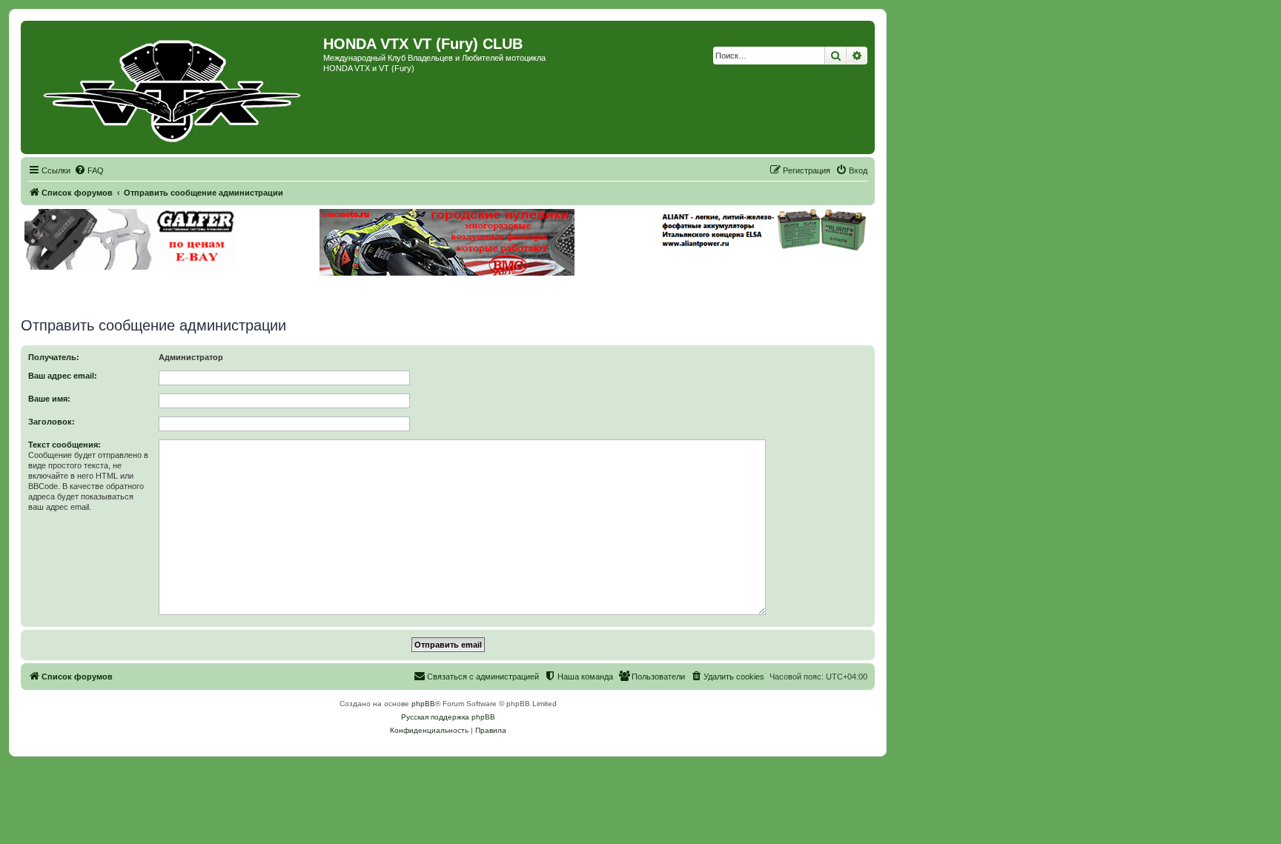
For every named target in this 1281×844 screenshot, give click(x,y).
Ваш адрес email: (62, 375)
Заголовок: (51, 421)
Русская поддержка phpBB (448, 717)
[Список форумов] (173, 87)
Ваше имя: (49, 398)
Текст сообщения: (64, 444)
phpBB (423, 704)
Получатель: (53, 357)
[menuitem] (89, 170)
